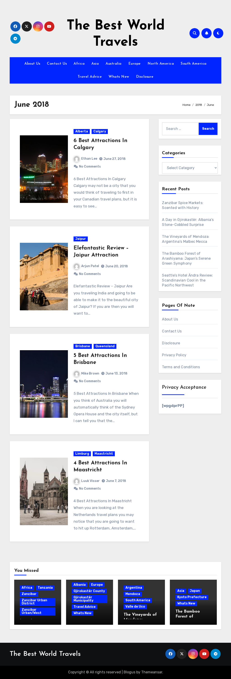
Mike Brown (90, 373)
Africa (79, 64)
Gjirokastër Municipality (83, 598)
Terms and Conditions (181, 367)
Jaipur (80, 239)
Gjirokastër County (89, 591)
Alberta (81, 131)
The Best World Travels (45, 654)
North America (161, 64)
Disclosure (145, 77)
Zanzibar (29, 594)
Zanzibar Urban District (34, 601)
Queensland (105, 346)
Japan (195, 591)
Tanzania (45, 588)
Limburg (82, 454)
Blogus (129, 672)
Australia (114, 64)
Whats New (119, 77)
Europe (134, 64)
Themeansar (151, 672)
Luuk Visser (90, 481)
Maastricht (104, 454)
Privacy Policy (174, 355)
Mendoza (132, 594)
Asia (95, 64)
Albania (80, 585)
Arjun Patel (90, 266)
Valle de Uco (135, 607)
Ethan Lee (89, 159)
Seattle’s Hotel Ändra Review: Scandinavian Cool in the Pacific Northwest (187, 280)
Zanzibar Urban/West (32, 611)
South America (194, 64)
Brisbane (82, 346)
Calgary (99, 131)
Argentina (133, 588)
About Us (32, 64)
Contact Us (57, 64)
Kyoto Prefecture (192, 597)
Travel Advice (90, 77)
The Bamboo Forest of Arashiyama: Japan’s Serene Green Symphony (186, 258)
